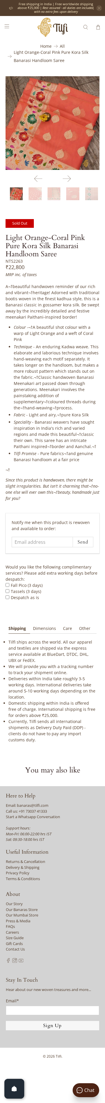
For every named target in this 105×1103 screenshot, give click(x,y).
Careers (12, 932)
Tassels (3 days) (26, 591)
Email (12, 1000)
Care (67, 628)
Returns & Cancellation (25, 861)
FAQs (10, 926)
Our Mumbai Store (22, 915)
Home (46, 46)
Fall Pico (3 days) (27, 585)
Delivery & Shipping (22, 867)
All (62, 46)
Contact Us (15, 949)
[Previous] (38, 178)
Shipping (17, 628)
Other (84, 628)
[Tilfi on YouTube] (21, 961)
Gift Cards (14, 943)
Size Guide (15, 937)
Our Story (14, 903)
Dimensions (44, 628)
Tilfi (59, 1056)
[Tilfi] (52, 27)
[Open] (14, 1089)
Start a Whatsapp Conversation (33, 816)
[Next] (66, 178)
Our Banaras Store (22, 909)
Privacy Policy (17, 872)
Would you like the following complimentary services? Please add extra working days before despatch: (51, 573)
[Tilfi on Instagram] (14, 961)
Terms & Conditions (23, 878)
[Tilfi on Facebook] (8, 961)
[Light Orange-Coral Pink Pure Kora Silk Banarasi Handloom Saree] (52, 123)
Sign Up (52, 1025)
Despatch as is (25, 597)
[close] (99, 8)
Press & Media (18, 920)
